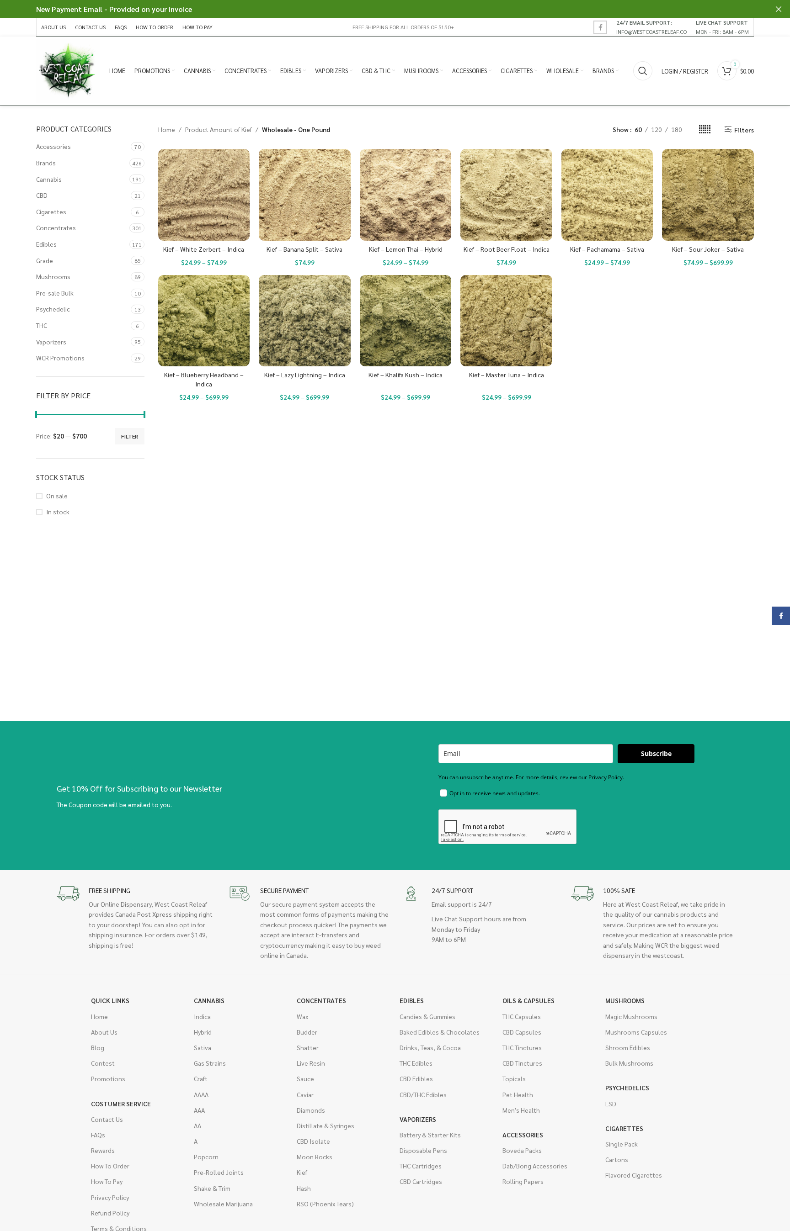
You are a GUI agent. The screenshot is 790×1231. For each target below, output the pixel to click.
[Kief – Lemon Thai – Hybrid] (406, 195)
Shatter (308, 1047)
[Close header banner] (778, 9)
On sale (57, 495)
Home (166, 129)
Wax (302, 1016)
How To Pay (107, 1181)
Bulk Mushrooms (629, 1063)
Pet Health (517, 1094)
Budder (307, 1032)
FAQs (98, 1135)
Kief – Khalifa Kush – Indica (405, 374)
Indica (202, 1016)
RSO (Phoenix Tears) (325, 1203)
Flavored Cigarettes (633, 1175)
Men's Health (521, 1110)
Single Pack (621, 1144)
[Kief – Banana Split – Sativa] (305, 195)
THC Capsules (521, 1016)
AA (197, 1125)
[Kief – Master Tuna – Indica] (506, 321)
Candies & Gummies (427, 1016)
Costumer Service (121, 1103)
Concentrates (56, 227)
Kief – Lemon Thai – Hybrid (406, 249)
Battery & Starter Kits (430, 1135)
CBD (42, 195)
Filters (744, 129)
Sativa (202, 1047)
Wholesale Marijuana (223, 1203)
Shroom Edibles (627, 1047)
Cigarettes (51, 211)
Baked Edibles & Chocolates (440, 1032)
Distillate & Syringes (325, 1125)
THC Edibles (416, 1063)
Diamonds (311, 1110)
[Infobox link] (651, 27)
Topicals (514, 1078)
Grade (44, 260)
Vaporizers (51, 342)
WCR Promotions (60, 358)
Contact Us (107, 1119)
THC (41, 325)
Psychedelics (627, 1087)
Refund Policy (110, 1213)
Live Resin (311, 1063)
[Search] (643, 71)
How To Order (110, 1166)
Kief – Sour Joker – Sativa (708, 249)
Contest (103, 1063)
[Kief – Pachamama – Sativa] (607, 195)
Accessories (53, 146)
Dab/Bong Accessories (534, 1166)
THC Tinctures (522, 1047)
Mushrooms (53, 276)
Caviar (305, 1094)
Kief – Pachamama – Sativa (607, 249)
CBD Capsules (521, 1032)
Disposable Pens (423, 1150)
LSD (610, 1103)
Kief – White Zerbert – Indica (203, 249)
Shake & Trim (212, 1188)
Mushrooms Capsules (636, 1032)
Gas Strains (210, 1063)
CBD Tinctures (522, 1063)
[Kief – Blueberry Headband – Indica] (204, 321)
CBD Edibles (416, 1078)
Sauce (305, 1078)
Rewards (103, 1150)
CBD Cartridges (421, 1181)
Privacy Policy (110, 1197)
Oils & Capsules (528, 1000)
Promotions (108, 1078)
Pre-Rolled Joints (219, 1172)
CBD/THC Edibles (423, 1094)
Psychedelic (53, 309)
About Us (104, 1032)
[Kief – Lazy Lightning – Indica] (305, 321)
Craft (201, 1078)
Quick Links (110, 1000)
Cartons (616, 1159)
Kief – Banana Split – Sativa (304, 249)
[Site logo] (68, 70)
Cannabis (49, 179)
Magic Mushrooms (631, 1016)
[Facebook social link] (600, 27)
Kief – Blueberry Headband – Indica (204, 379)
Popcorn (206, 1156)
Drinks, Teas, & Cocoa (430, 1047)
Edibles (46, 244)
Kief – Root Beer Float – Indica (507, 249)
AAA (199, 1110)
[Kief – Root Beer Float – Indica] (506, 195)
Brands (46, 162)
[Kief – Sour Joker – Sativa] (708, 195)
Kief (302, 1172)
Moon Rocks (314, 1156)
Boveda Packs (522, 1150)
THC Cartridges (421, 1166)
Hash (304, 1188)
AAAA (201, 1094)
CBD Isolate (313, 1141)
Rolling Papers (523, 1181)
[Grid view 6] (704, 129)
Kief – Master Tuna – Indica (506, 374)
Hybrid (203, 1032)
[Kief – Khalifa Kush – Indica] (406, 321)
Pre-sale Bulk (55, 293)
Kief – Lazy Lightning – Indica (304, 374)
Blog (97, 1047)
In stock (57, 511)
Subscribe (656, 753)
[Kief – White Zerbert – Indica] (204, 195)
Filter (129, 436)
